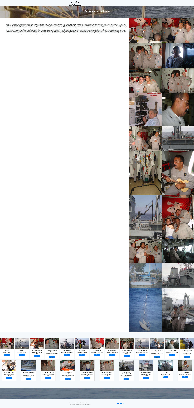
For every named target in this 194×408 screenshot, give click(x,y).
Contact (74, 402)
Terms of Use (79, 402)
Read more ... (7, 354)
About (70, 402)
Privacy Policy (85, 402)
